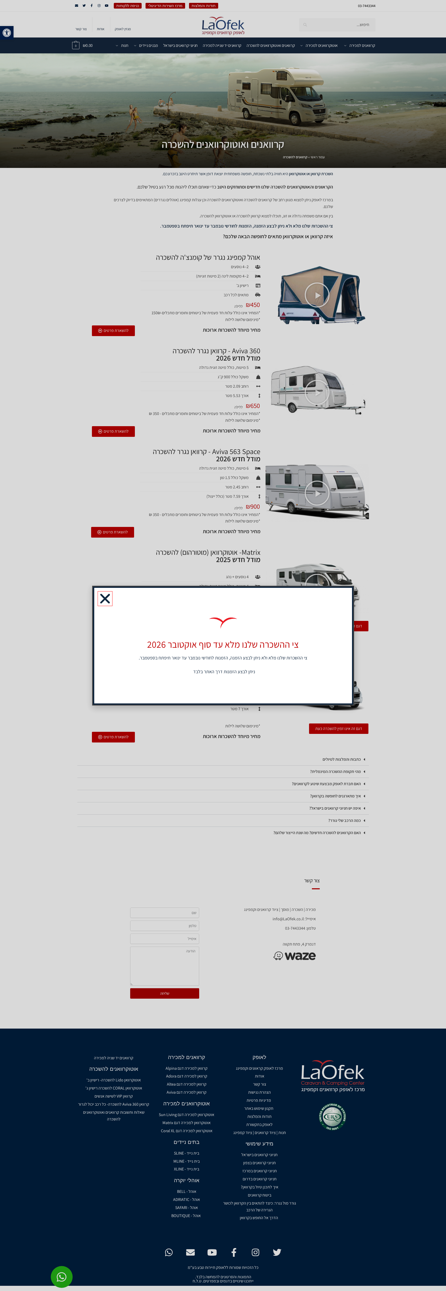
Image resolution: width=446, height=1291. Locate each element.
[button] (105, 599)
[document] (223, 645)
